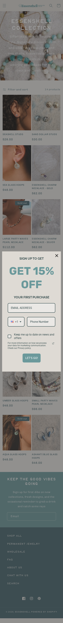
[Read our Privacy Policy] (53, 343)
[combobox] (16, 322)
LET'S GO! (31, 358)
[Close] (56, 255)
